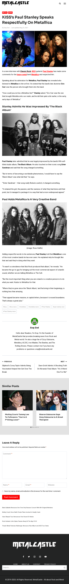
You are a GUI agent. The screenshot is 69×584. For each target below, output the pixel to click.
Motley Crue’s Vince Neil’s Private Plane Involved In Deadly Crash (21, 512)
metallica (22, 307)
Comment (7, 454)
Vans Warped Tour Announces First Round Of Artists (18, 517)
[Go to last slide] (5, 408)
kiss (5, 307)
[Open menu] (65, 3)
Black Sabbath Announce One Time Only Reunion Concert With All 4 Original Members (27, 508)
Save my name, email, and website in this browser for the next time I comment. (32, 491)
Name (6, 485)
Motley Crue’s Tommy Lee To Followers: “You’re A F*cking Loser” (17, 417)
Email (28, 485)
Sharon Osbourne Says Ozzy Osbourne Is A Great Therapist (51, 417)
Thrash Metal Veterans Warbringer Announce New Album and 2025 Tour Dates (25, 526)
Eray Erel (7, 28)
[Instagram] (34, 557)
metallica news (33, 307)
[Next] (64, 408)
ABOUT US (25, 564)
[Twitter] (29, 557)
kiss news (13, 307)
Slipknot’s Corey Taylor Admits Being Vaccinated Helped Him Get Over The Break (17, 367)
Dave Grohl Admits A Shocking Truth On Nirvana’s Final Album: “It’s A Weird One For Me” (52, 367)
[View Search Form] (60, 3)
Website (51, 485)
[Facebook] (23, 557)
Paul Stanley (45, 307)
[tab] (30, 427)
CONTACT (36, 564)
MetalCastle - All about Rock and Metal (48, 579)
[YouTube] (46, 557)
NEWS (10, 12)
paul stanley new (58, 307)
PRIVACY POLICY (50, 564)
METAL (5, 12)
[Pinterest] (40, 557)
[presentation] (17, 400)
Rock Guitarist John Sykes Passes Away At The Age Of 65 (19, 521)
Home (15, 564)
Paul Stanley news (9, 311)
